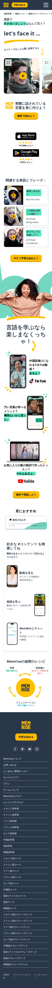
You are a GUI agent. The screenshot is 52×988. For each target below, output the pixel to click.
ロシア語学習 (10, 833)
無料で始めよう (26, 115)
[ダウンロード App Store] (26, 136)
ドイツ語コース (11, 870)
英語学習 (8, 13)
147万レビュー (26, 162)
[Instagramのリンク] (37, 749)
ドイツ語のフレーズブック (16, 926)
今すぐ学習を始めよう (26, 258)
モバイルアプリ (11, 777)
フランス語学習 (11, 827)
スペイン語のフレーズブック (17, 920)
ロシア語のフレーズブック (16, 939)
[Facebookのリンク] (15, 749)
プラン (6, 783)
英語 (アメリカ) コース (14, 895)
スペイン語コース (12, 864)
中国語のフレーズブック (15, 945)
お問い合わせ (10, 764)
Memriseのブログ (12, 796)
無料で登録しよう (26, 494)
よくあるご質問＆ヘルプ (15, 771)
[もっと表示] (46, 5)
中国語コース (10, 889)
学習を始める (20, 4)
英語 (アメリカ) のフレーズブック (20, 951)
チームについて (11, 789)
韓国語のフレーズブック (15, 964)
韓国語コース (10, 908)
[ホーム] (9, 105)
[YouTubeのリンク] (29, 749)
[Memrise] (6, 5)
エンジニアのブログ (13, 802)
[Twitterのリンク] (22, 749)
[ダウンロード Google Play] (26, 153)
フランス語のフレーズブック (17, 933)
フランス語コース (12, 877)
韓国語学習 (8, 852)
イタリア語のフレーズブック (17, 914)
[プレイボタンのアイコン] (23, 76)
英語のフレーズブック (38, 13)
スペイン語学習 (11, 814)
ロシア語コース (11, 883)
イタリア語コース (12, 858)
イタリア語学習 (11, 808)
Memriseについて (12, 758)
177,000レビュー (26, 145)
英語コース (20, 13)
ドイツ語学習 (10, 821)
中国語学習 (8, 839)
